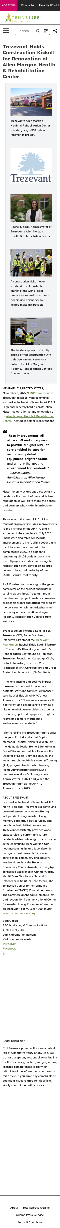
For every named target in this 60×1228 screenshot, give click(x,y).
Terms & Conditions (30, 1222)
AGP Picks (9, 5)
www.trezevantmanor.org (19, 913)
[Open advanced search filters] (46, 31)
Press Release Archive (36, 1207)
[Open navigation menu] (6, 30)
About (14, 1207)
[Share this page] (55, 30)
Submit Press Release (30, 1215)
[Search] (38, 31)
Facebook (9, 948)
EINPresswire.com (39, 393)
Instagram (9, 944)
